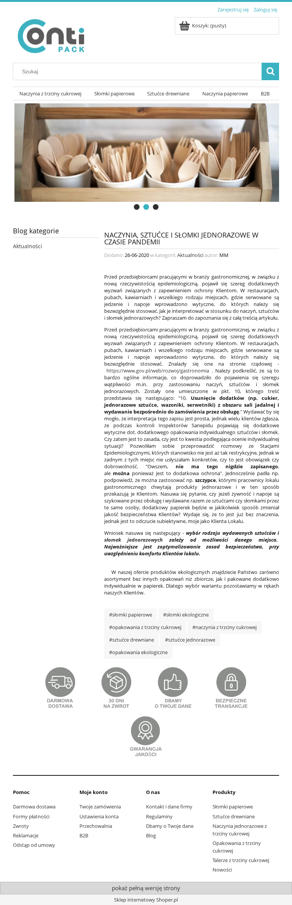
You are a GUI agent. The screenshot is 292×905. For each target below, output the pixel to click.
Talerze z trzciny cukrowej (241, 860)
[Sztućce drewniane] (146, 157)
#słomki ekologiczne (186, 614)
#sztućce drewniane (131, 639)
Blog (151, 835)
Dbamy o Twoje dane (170, 826)
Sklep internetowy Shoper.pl (146, 899)
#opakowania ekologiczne (138, 652)
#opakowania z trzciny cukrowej (145, 627)
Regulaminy (159, 816)
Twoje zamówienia (100, 806)
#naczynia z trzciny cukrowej (224, 627)
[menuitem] (50, 93)
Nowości (222, 869)
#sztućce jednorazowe (190, 639)
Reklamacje (25, 835)
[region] (146, 157)
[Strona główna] (51, 34)
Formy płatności (31, 816)
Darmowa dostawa (34, 806)
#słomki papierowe (130, 614)
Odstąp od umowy (34, 845)
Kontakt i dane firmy (169, 806)
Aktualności (27, 246)
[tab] (137, 207)
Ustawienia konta (99, 816)
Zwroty (21, 826)
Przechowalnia (95, 826)
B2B (83, 835)
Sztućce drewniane (234, 816)
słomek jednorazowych (133, 539)
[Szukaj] (270, 71)
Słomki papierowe (233, 806)
